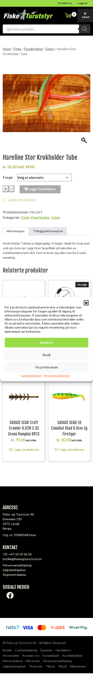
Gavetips (46, 650)
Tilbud (50, 666)
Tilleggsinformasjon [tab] (48, 231)
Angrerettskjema (14, 574)
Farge (8, 177)
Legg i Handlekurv (42, 189)
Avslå (46, 355)
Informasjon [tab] (16, 231)
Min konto (33, 661)
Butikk (7, 650)
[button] (86, 302)
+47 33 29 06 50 (20, 554)
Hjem (7, 49)
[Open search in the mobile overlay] (46, 28)
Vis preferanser (46, 367)
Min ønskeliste (13, 661)
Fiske (17, 49)
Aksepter (46, 342)
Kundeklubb (50, 655)
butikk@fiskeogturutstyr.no (22, 559)
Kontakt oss (65, 3)
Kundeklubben (72, 655)
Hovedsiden (11, 655)
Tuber (49, 49)
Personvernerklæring (57, 375)
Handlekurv (63, 650)
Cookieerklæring (31, 375)
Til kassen (36, 666)
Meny (86, 17)
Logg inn (82, 3)
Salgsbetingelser (14, 570)
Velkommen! (78, 666)
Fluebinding (33, 49)
